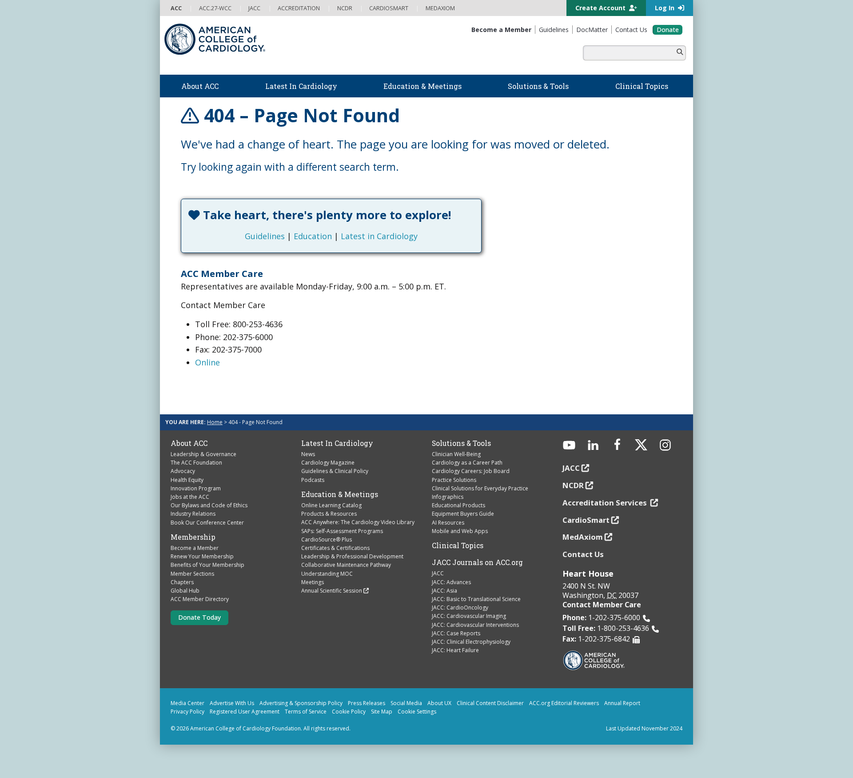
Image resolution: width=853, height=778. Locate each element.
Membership (193, 537)
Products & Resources (329, 513)
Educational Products (458, 505)
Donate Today (199, 617)
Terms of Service (306, 711)
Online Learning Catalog (331, 505)
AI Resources (448, 522)
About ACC (189, 443)
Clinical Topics (457, 545)
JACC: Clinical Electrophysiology (471, 642)
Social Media (406, 703)
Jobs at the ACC (190, 497)
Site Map (381, 711)
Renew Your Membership (202, 556)
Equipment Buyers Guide (463, 513)
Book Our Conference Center (207, 522)
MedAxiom (582, 537)
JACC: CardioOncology (460, 607)
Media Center (187, 703)
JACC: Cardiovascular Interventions (475, 625)
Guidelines (265, 236)
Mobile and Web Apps (460, 531)
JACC (438, 573)
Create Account (601, 8)
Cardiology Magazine (328, 462)
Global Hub (185, 590)
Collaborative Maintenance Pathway (346, 565)
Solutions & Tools (461, 443)
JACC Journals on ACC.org (477, 562)
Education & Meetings (339, 494)
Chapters (182, 582)
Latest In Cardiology (337, 443)
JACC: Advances (451, 582)
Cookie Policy (349, 711)
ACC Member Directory (200, 599)
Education (313, 236)
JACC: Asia (444, 590)
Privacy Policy (187, 711)
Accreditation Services (605, 502)
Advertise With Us (232, 703)
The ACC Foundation (196, 462)
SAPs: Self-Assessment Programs (342, 531)
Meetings (312, 582)
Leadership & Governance (203, 454)
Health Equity (187, 480)
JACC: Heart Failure (455, 650)
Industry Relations (193, 513)
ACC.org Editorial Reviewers (564, 703)
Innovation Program (196, 488)
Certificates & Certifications (335, 548)
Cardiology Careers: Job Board (471, 471)
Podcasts (312, 480)
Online (207, 362)
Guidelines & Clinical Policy (334, 471)
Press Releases (366, 703)
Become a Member (195, 548)
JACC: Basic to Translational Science (476, 599)
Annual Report (622, 703)
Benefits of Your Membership (207, 565)
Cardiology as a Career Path (467, 462)
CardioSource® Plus (326, 539)
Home (215, 422)
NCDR (573, 485)
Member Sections (192, 573)
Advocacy (183, 471)
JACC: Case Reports (456, 633)
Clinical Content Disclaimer (490, 703)
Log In (665, 8)
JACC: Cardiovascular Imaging (469, 616)
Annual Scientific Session (331, 590)
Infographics (447, 497)
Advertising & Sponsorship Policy (301, 703)
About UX (439, 703)
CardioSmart (586, 520)
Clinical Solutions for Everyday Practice (480, 488)
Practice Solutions (454, 480)
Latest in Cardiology (379, 236)
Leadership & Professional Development (352, 556)
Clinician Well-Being (456, 454)
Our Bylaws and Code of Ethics (209, 505)
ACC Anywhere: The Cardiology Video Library (358, 522)
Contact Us (583, 554)
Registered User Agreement (244, 711)
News (308, 454)
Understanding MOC (327, 573)
